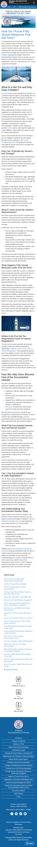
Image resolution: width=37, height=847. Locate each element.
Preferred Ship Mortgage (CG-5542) (18, 782)
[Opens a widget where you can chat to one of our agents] (29, 843)
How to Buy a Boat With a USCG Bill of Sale (17, 597)
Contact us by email (18, 804)
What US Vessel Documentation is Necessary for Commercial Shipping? (18, 650)
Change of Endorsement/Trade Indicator (18, 765)
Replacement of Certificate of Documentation (18, 756)
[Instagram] (11, 813)
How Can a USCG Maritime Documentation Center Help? (17, 655)
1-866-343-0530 (21, 806)
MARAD (20, 830)
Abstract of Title (18, 744)
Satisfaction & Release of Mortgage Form (18, 779)
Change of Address (18, 741)
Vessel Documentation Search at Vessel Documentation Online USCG (19, 786)
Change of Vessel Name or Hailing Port (18, 753)
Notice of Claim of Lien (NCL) (18, 776)
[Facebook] (16, 813)
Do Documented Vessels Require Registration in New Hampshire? (18, 632)
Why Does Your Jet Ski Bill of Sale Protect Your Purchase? (17, 609)
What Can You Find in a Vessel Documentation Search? (13, 637)
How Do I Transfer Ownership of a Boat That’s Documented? (18, 660)
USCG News (18, 793)
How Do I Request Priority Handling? (15, 584)
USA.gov (8, 830)
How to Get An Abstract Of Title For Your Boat (18, 618)
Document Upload (18, 790)
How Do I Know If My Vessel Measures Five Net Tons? (16, 34)
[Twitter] (20, 813)
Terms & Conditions (12, 822)
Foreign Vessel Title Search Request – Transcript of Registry (18, 772)
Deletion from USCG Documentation (18, 768)
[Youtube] (25, 813)
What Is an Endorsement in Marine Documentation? (15, 588)
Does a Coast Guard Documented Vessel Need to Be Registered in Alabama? (17, 604)
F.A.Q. (18, 796)
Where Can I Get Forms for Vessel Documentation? (15, 645)
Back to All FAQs (11, 670)
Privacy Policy (26, 822)
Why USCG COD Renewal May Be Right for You (17, 614)
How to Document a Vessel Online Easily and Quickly (18, 665)
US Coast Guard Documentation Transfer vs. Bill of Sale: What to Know (18, 593)
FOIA (14, 830)
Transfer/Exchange (18, 750)
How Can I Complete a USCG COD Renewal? (18, 641)
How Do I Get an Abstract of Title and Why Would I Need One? (17, 622)
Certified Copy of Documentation (18, 762)
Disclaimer (18, 824)
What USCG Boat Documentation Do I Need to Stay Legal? (17, 627)
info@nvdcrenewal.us (29, 7)
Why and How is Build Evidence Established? (18, 600)
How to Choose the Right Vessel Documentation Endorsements (14, 580)
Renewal (18, 738)
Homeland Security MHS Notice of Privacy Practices (20, 832)
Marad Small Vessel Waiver (18, 759)
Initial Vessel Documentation (19, 747)
